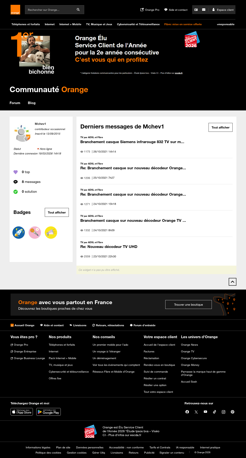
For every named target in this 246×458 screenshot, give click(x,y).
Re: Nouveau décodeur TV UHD (108, 246)
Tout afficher (57, 212)
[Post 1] (35, 232)
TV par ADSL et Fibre (91, 137)
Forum (15, 103)
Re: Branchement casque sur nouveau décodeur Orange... (133, 167)
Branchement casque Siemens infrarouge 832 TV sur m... (132, 141)
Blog (32, 103)
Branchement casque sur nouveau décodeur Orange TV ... (133, 220)
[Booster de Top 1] (18, 232)
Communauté (49, 89)
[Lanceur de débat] (51, 232)
